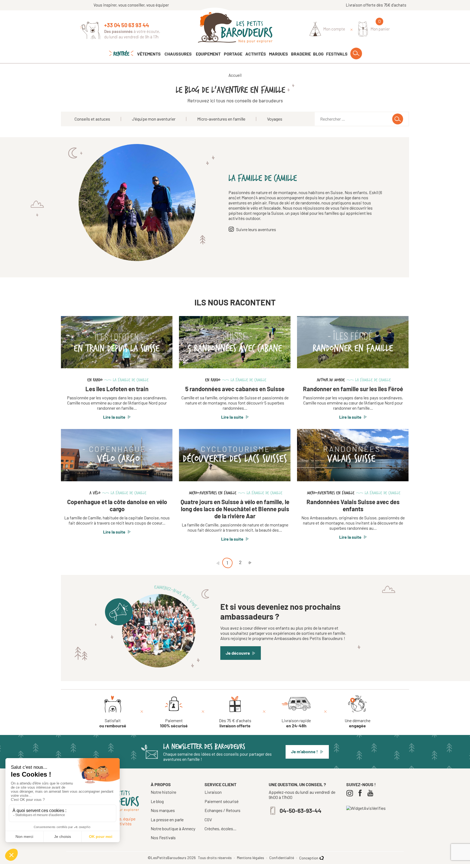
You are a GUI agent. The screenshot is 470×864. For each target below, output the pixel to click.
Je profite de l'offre (182, 470)
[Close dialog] (334, 370)
